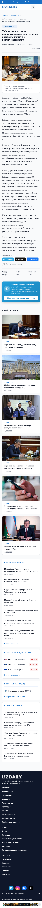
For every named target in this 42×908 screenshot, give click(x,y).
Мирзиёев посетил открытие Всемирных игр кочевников (16, 580)
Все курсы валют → (12, 675)
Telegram (9, 259)
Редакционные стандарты (14, 850)
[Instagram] (17, 888)
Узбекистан (14, 15)
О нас (4, 831)
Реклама (6, 846)
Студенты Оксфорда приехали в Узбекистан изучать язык (18, 591)
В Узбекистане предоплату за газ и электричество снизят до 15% (19, 724)
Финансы (6, 799)
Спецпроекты (18, 2)
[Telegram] (11, 888)
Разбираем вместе (32, 2)
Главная (5, 15)
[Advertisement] (21, 904)
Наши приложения (10, 842)
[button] (33, 7)
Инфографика (5, 2)
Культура (6, 807)
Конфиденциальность (12, 839)
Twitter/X (21, 259)
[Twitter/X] (30, 888)
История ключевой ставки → (15, 697)
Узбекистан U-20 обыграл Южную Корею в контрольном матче (18, 754)
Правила (6, 835)
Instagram (6, 863)
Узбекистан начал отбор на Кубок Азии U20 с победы (21, 611)
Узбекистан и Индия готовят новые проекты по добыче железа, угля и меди (19, 633)
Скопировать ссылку (14, 264)
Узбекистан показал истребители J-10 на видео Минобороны (20, 713)
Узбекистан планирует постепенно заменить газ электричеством (19, 744)
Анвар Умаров (8, 45)
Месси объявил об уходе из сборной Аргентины (20, 601)
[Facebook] (24, 888)
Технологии (7, 803)
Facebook (33, 259)
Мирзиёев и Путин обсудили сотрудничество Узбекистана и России (21, 570)
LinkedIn (6, 874)
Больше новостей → (12, 644)
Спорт (5, 810)
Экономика (7, 795)
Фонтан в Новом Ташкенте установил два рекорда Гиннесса (20, 734)
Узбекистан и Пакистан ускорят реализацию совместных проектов (19, 621)
